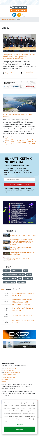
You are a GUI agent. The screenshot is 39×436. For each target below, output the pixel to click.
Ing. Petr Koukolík (19, 141)
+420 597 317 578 (11, 369)
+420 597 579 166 (9, 370)
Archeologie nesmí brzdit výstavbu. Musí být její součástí (22, 253)
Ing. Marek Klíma (34, 141)
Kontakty (4, 381)
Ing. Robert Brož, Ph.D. (7, 141)
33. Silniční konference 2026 (22, 315)
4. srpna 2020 (8, 73)
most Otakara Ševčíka (10, 278)
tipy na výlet (21, 282)
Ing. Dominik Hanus (29, 141)
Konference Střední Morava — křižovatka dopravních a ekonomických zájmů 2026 (23, 302)
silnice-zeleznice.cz (8, 20)
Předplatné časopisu (7, 379)
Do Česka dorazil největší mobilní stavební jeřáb (20, 248)
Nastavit (19, 425)
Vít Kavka (24, 141)
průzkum (6, 271)
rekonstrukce (28, 278)
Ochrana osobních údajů (8, 377)
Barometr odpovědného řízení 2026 (14, 274)
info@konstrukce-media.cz (13, 372)
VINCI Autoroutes (16, 271)
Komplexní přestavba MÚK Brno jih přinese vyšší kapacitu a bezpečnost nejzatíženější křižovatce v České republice (21, 242)
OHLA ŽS (29, 274)
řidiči (25, 271)
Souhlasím (19, 429)
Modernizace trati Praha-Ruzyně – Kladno (20, 258)
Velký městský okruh (9, 282)
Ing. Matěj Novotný (13, 141)
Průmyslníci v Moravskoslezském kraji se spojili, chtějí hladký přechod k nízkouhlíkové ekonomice (19, 57)
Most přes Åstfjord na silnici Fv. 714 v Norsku (17, 116)
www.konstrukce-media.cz (9, 374)
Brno (20, 278)
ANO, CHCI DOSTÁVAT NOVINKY (19, 184)
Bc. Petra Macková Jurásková (28, 73)
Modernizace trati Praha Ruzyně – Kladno (23, 235)
